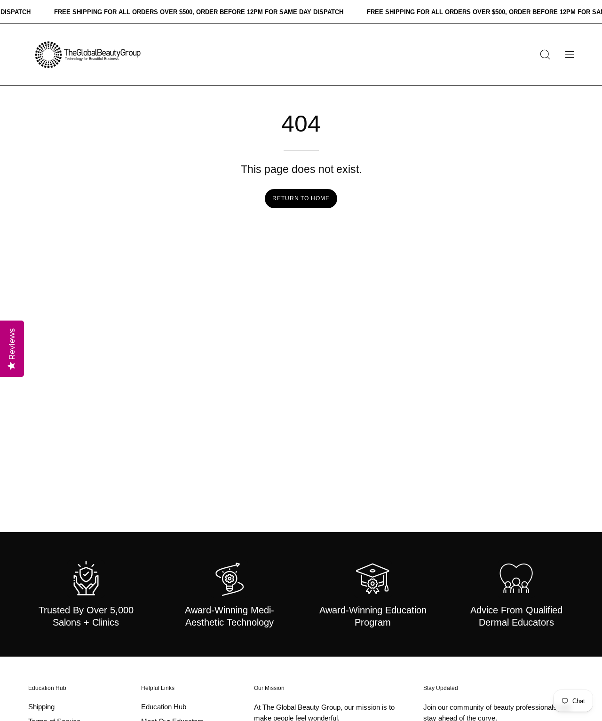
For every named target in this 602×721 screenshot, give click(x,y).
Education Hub (47, 688)
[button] (545, 54)
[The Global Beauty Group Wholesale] (87, 54)
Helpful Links (157, 688)
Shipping (41, 707)
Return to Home (301, 198)
